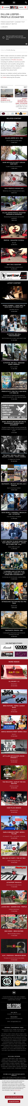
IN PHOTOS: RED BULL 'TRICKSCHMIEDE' (14, 334)
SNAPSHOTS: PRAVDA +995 (14, 630)
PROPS (13, 1064)
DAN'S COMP (22, 1060)
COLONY (8, 1060)
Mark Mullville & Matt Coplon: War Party (14, 163)
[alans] (7, 981)
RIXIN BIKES (24, 1064)
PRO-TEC (18, 1064)
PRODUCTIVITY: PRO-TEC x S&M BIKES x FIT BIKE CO (14, 392)
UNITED (8, 1068)
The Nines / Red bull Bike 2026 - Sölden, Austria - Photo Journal (14, 456)
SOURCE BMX (4, 1066)
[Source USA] (7, 654)
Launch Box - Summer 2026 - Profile (14, 907)
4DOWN (24, 1068)
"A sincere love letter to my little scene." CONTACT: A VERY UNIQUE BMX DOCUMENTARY (14, 573)
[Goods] (21, 647)
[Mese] (7, 647)
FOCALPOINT (4, 1061)
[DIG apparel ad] (14, 113)
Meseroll (12, 1079)
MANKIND (17, 1063)
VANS (12, 1068)
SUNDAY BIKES (12, 1066)
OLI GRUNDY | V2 (14, 681)
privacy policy (17, 1090)
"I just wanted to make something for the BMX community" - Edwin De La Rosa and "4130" (14, 543)
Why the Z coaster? (14, 264)
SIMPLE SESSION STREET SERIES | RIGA (14, 731)
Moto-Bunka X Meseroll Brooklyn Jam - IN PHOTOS (14, 513)
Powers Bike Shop (20, 1079)
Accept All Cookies (14, 1101)
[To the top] (14, 993)
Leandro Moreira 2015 (5, 99)
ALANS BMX (5, 1058)
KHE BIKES (20, 1061)
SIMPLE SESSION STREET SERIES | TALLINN (14, 833)
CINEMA (4, 1060)
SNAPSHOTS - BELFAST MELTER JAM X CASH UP (14, 484)
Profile (4, 77)
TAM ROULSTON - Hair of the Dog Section (14, 782)
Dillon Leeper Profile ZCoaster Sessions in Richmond (14, 213)
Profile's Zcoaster (17, 60)
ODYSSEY (3, 1064)
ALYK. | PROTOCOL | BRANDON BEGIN (14, 955)
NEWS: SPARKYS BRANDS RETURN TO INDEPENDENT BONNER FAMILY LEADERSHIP (14, 423)
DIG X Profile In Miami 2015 (14, 188)
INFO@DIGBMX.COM (16, 1021)
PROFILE (9, 1064)
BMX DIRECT (12, 1058)
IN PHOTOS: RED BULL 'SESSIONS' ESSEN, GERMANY (14, 363)
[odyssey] (14, 7)
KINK (25, 1061)
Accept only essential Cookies (14, 1097)
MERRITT (22, 1063)
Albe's (3, 1077)
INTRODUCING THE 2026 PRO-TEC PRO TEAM (14, 602)
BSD (17, 1058)
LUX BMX (12, 1063)
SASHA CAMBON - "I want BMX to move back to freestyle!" (14, 306)
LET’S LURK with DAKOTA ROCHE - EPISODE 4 (14, 756)
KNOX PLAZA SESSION (14, 808)
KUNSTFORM (5, 1063)
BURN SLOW (22, 1058)
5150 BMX (23, 1077)
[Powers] (21, 654)
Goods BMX (5, 1079)
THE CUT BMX (15, 1060)
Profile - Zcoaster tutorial (14, 240)
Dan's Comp (16, 1077)
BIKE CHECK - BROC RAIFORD (14, 931)
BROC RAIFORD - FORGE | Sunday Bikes (14, 706)
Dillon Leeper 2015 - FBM (14, 138)
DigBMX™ (23, 996)
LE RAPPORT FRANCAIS (14, 882)
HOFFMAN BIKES (13, 1061)
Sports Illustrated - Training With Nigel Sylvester (21, 101)
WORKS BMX (18, 1068)
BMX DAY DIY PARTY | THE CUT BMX (14, 858)
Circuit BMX (9, 1077)
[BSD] (21, 969)
